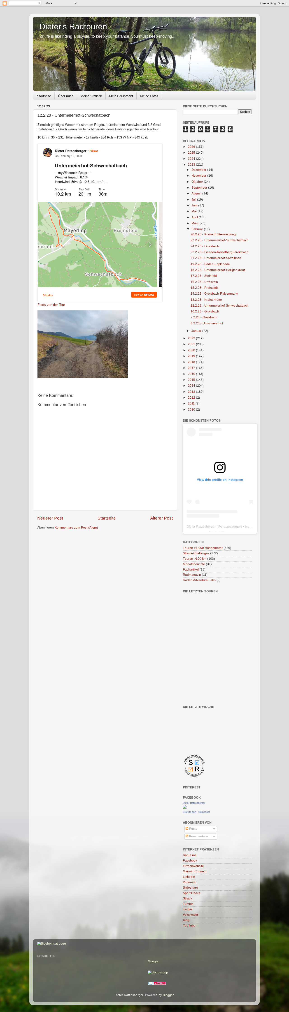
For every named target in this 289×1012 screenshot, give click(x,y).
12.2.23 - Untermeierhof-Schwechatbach (220, 305)
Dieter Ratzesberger (201, 526)
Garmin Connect (194, 871)
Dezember (199, 169)
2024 (192, 158)
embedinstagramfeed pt (214, 531)
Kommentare (198, 836)
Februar (197, 229)
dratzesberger (231, 526)
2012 (192, 397)
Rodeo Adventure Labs (199, 580)
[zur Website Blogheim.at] (51, 943)
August (196, 193)
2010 (192, 409)
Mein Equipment (121, 96)
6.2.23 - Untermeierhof (207, 323)
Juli (194, 199)
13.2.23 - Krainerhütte (206, 299)
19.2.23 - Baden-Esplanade (210, 264)
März (195, 223)
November (199, 175)
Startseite (44, 96)
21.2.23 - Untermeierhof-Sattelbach (216, 258)
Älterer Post (161, 518)
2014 (192, 385)
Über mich (65, 96)
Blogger (168, 995)
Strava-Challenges (196, 553)
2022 (192, 338)
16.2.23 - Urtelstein (204, 282)
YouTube (189, 925)
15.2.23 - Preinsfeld (205, 287)
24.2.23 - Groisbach (205, 246)
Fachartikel (191, 569)
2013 (192, 391)
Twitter (187, 909)
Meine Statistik (91, 96)
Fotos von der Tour (51, 305)
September (199, 187)
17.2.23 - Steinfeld (204, 275)
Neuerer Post (50, 518)
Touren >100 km (194, 558)
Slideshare (190, 887)
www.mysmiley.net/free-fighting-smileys (221, 531)
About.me (190, 855)
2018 (192, 362)
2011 (192, 403)
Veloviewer (190, 914)
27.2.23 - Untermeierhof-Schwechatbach (220, 240)
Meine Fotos (149, 96)
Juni (194, 205)
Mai (194, 211)
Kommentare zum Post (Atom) (76, 527)
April (195, 217)
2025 (192, 152)
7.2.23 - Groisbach (204, 317)
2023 (192, 164)
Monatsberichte (194, 564)
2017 (192, 368)
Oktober (197, 181)
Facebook (190, 860)
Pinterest (189, 882)
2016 (192, 374)
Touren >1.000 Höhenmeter (203, 548)
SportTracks (191, 893)
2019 (192, 356)
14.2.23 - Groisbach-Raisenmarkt (214, 293)
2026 (192, 146)
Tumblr (188, 904)
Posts (192, 828)
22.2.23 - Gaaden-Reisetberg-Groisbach (219, 252)
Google (153, 961)
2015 (192, 379)
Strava (187, 898)
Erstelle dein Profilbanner (196, 812)
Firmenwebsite (193, 866)
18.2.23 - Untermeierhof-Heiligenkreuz (218, 270)
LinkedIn (189, 876)
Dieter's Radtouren (73, 26)
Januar (196, 331)
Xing (186, 920)
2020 (192, 350)
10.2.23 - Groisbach (205, 311)
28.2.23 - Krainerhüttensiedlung (213, 234)
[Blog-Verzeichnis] (157, 984)
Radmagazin (192, 574)
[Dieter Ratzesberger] (184, 807)
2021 (192, 344)
